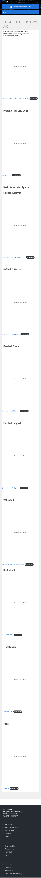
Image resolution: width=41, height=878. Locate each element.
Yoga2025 (5, 788)
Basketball (9, 824)
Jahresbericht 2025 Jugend (10, 488)
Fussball (8, 833)
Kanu (7, 837)
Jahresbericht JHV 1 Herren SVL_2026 (13, 257)
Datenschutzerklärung (13, 874)
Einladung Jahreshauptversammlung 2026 (15, 98)
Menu (4, 12)
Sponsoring (9, 867)
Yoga (7, 855)
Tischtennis (9, 849)
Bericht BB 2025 (7, 635)
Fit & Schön (9, 830)
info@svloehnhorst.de (22, 6)
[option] (20, 801)
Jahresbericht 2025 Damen (10, 411)
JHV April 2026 (6, 175)
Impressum (9, 870)
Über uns (8, 864)
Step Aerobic (10, 846)
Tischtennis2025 (7, 712)
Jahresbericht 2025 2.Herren (10, 334)
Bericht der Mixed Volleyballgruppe (13, 564)
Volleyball (8, 852)
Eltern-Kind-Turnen (12, 827)
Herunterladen (33, 98)
